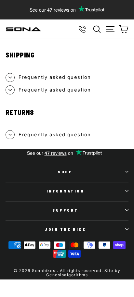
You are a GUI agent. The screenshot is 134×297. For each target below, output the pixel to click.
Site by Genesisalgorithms (83, 272)
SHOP (65, 171)
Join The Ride (65, 229)
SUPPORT (65, 210)
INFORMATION (66, 191)
